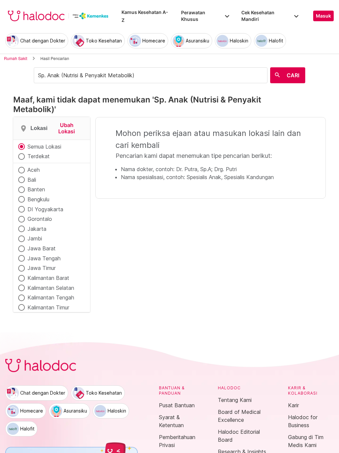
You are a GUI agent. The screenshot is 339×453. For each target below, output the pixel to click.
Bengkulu (38, 199)
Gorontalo (39, 219)
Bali (31, 180)
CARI (293, 75)
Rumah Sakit (15, 58)
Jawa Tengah (44, 258)
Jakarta (36, 229)
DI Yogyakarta (45, 209)
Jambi (34, 238)
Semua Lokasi (44, 147)
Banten (36, 189)
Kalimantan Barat (48, 278)
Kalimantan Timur (48, 307)
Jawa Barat (41, 248)
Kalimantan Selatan (50, 288)
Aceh (33, 170)
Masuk (323, 16)
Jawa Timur (41, 268)
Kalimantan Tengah (50, 297)
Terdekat (38, 156)
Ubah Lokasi (66, 128)
